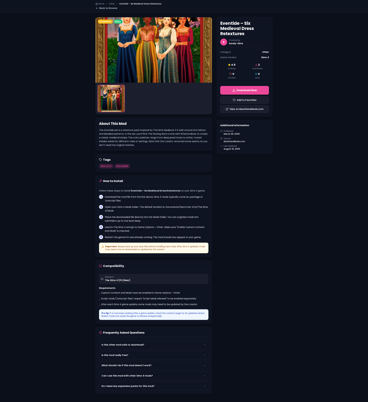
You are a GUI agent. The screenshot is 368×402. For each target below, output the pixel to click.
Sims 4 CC (106, 166)
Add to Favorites (246, 100)
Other (112, 3)
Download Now (247, 90)
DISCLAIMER (122, 166)
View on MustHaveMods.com (246, 109)
